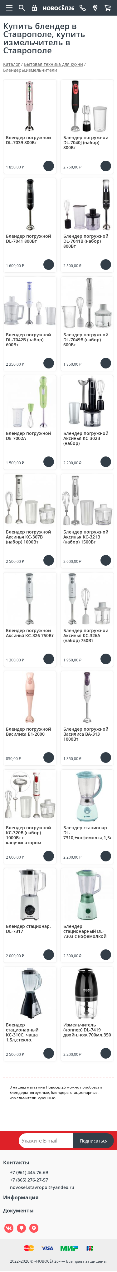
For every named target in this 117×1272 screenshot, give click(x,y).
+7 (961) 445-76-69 (29, 1172)
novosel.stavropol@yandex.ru (42, 1187)
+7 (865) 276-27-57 (29, 1180)
